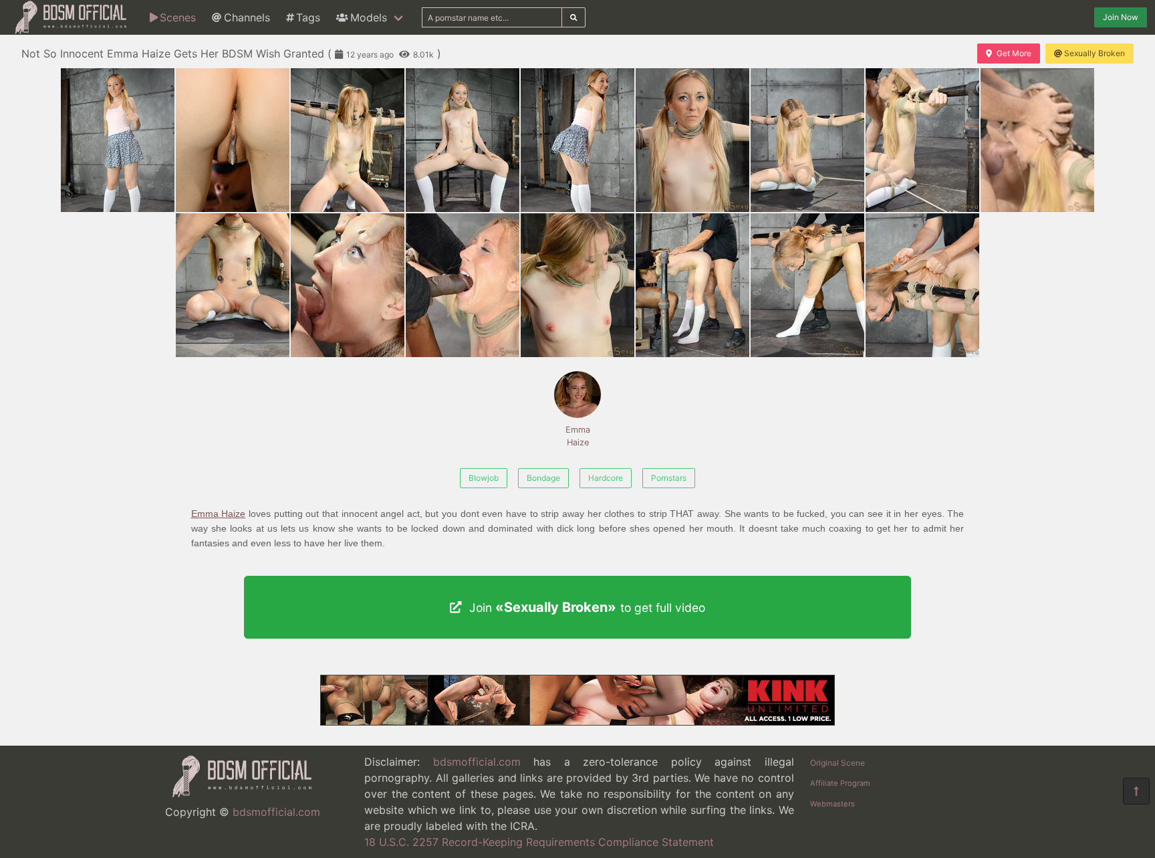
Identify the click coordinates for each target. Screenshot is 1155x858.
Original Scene (837, 763)
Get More (1014, 53)
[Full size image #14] (807, 285)
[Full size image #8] (1037, 140)
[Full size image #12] (577, 285)
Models (368, 17)
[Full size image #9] (232, 285)
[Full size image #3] (462, 140)
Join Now (1120, 17)
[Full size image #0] (117, 140)
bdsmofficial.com (276, 812)
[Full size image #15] (922, 285)
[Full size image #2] (347, 140)
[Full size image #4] (577, 140)
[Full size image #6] (807, 140)
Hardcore (605, 478)
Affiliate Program (840, 783)
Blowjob (484, 478)
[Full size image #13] (692, 285)
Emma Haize (577, 436)
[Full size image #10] (347, 285)
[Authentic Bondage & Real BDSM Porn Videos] (577, 721)
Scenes (178, 17)
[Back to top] (1136, 791)
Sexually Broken (1094, 53)
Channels (247, 17)
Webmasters (832, 804)
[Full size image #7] (922, 140)
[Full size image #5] (692, 140)
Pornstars (668, 478)
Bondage (543, 478)
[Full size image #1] (232, 140)
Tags (308, 17)
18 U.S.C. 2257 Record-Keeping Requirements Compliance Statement (539, 842)
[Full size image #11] (462, 285)
